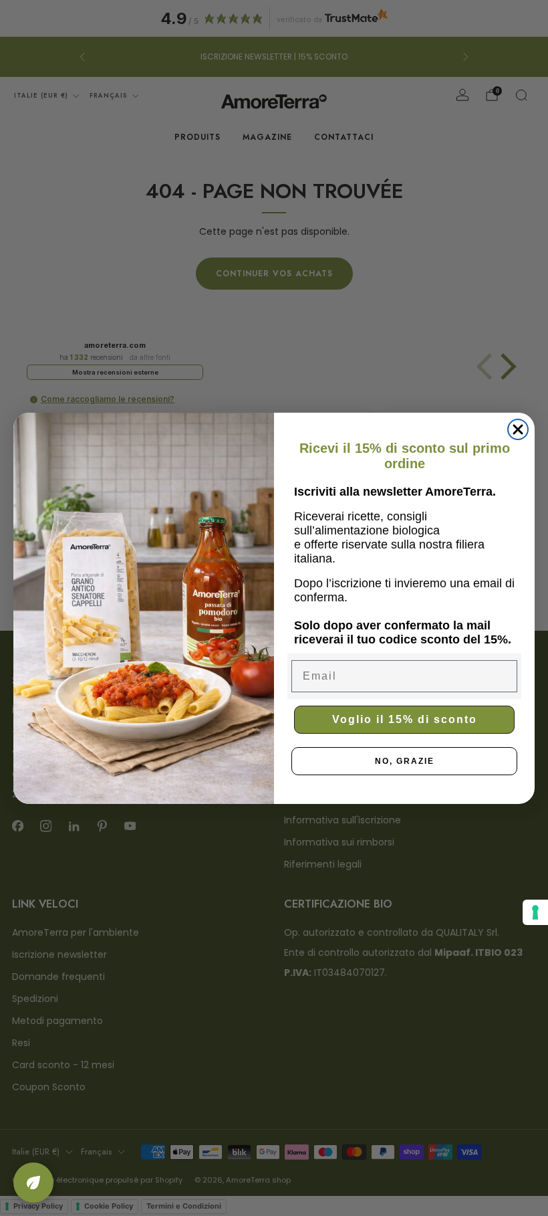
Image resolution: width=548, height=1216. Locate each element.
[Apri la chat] (33, 1182)
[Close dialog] (518, 429)
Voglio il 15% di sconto (404, 719)
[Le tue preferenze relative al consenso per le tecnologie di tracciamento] (535, 912)
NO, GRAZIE (404, 761)
